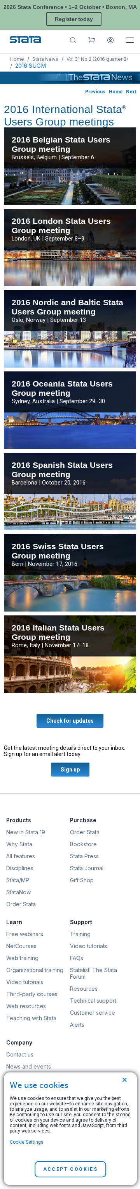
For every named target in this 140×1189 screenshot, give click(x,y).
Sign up (70, 769)
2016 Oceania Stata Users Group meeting (62, 388)
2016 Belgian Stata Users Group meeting (61, 144)
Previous (95, 92)
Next (131, 92)
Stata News (45, 59)
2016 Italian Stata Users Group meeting (58, 632)
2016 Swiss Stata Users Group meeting (58, 551)
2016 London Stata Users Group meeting (61, 225)
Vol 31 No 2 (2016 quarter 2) (97, 59)
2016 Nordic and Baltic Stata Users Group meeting (67, 307)
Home (17, 59)
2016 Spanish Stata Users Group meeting (62, 469)
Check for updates (70, 721)
